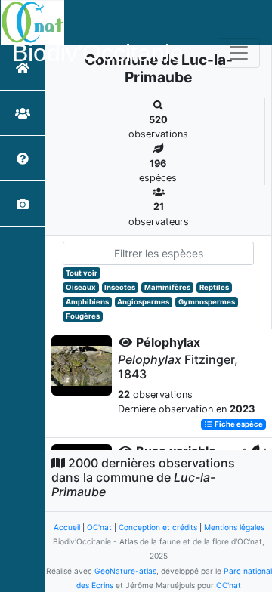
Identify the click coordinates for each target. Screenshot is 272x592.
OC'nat (99, 527)
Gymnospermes (206, 302)
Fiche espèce (238, 424)
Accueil (67, 527)
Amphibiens (87, 302)
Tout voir (81, 273)
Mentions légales (234, 527)
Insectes (119, 287)
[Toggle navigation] (239, 53)
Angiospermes (143, 302)
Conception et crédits (158, 527)
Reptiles (214, 287)
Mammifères (167, 287)
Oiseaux (81, 287)
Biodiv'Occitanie (98, 52)
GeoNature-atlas (125, 570)
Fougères (83, 316)
